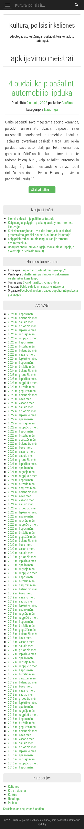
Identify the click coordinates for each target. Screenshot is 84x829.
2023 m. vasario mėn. (21, 403)
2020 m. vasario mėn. (21, 548)
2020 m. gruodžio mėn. (22, 508)
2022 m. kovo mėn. (20, 447)
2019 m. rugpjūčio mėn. (23, 573)
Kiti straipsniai (17, 790)
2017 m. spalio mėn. (21, 658)
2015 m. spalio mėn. (21, 755)
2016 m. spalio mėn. (21, 706)
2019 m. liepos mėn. (21, 577)
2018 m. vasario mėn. (21, 642)
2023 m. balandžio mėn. (23, 395)
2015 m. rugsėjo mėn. (21, 759)
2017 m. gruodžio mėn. (22, 650)
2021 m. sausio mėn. (21, 504)
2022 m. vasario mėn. (21, 451)
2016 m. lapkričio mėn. (22, 702)
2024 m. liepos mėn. (21, 362)
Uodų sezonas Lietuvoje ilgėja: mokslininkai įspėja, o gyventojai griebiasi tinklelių (41, 249)
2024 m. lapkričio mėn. (22, 358)
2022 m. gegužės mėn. (22, 439)
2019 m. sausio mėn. (21, 601)
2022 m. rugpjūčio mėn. (23, 427)
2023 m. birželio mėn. (21, 387)
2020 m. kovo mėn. (20, 544)
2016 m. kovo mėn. (20, 735)
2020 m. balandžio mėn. (23, 540)
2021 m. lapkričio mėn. (22, 463)
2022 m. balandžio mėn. (23, 443)
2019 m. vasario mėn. (21, 597)
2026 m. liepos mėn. (21, 314)
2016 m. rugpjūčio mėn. (23, 714)
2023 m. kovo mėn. (20, 399)
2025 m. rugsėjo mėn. (21, 334)
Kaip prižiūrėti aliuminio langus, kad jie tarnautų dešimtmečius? (38, 241)
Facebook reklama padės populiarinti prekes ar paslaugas (43, 292)
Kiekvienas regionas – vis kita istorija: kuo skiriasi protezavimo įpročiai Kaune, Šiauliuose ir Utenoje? (40, 233)
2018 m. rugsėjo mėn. (21, 613)
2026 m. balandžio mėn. (23, 318)
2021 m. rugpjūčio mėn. (23, 476)
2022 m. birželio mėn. (21, 435)
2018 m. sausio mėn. (21, 646)
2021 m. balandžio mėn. (23, 492)
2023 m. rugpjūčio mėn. (23, 382)
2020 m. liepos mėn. (21, 528)
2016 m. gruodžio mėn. (22, 698)
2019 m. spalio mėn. (21, 565)
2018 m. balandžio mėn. (23, 633)
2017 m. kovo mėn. (20, 686)
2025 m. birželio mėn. (21, 346)
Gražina (67, 102)
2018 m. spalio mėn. (21, 609)
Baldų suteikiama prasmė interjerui (42, 286)
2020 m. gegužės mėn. (22, 536)
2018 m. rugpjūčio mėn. (23, 617)
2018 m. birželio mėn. (21, 625)
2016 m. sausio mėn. (21, 743)
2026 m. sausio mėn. (21, 322)
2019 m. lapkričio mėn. (22, 561)
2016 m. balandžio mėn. (23, 731)
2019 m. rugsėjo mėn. (21, 569)
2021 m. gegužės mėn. (22, 488)
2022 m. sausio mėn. (21, 455)
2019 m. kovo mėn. (20, 593)
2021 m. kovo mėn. (20, 496)
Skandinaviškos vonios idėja (41, 282)
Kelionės (13, 786)
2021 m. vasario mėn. (21, 500)
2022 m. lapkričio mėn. (22, 415)
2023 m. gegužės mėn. (22, 391)
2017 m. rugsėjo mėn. (21, 662)
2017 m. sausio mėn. (21, 694)
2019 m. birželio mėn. (21, 581)
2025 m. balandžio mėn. (23, 350)
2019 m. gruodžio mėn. (22, 557)
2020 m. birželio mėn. (21, 532)
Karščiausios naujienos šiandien (23, 809)
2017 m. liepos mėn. (21, 670)
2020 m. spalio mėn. (21, 516)
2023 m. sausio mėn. (21, 407)
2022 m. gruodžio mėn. (22, 411)
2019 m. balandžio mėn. (23, 589)
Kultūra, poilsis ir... (30, 5)
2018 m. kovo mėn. (20, 638)
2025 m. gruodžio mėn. (22, 326)
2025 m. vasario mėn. (21, 354)
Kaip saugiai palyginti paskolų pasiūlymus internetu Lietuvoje (40, 224)
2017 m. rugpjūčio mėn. (23, 666)
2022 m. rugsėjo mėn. (21, 423)
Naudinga (51, 109)
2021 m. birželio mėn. (21, 484)
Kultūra (12, 794)
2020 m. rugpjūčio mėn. (23, 524)
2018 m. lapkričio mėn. (22, 605)
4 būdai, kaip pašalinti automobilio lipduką (42, 88)
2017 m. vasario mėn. (21, 690)
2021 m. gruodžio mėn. (22, 459)
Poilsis (12, 802)
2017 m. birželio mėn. (21, 674)
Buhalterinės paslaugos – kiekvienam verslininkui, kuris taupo (38, 276)
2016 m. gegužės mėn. (22, 727)
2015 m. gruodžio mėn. (22, 747)
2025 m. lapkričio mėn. (22, 330)
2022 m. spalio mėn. (21, 419)
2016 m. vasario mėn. (21, 739)
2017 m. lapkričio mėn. (22, 654)
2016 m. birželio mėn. (21, 723)
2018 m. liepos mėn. (21, 621)
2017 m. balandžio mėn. (23, 682)
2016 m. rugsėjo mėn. (21, 710)
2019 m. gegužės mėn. (22, 585)
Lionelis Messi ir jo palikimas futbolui (31, 218)
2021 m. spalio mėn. (21, 468)
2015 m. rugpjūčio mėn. (23, 763)
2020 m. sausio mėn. (21, 553)
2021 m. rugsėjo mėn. (21, 472)
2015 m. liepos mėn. (21, 767)
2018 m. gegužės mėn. (22, 629)
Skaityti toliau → (42, 189)
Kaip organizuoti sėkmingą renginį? (43, 270)
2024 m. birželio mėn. (21, 366)
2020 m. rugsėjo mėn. (21, 520)
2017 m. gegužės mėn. (22, 678)
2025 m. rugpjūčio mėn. (23, 338)
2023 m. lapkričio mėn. (22, 378)
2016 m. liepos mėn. (21, 718)
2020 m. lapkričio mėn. (22, 512)
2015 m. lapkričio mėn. (22, 751)
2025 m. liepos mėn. (21, 342)
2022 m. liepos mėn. (21, 431)
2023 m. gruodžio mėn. (22, 374)
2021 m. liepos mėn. (21, 480)
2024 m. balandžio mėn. (23, 370)
